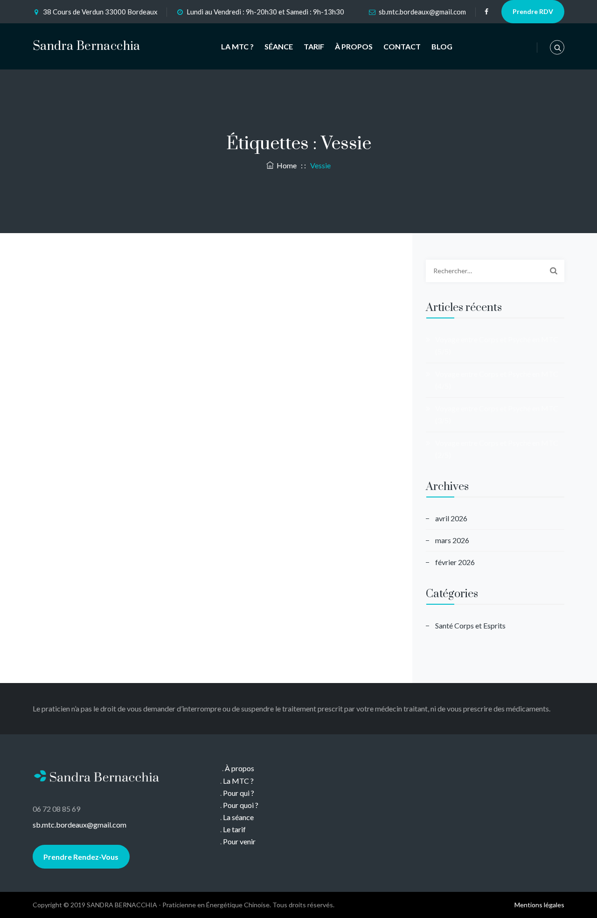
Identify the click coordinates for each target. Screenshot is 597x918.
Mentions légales (539, 905)
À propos (239, 768)
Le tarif (234, 829)
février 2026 (455, 562)
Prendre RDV (533, 11)
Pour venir (239, 841)
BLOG (441, 46)
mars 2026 (452, 540)
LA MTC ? (237, 46)
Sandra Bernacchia (86, 46)
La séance (238, 817)
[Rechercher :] (495, 271)
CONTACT (402, 46)
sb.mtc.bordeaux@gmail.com (422, 11)
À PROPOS (354, 46)
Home (285, 165)
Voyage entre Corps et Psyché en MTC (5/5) (496, 345)
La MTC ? (238, 780)
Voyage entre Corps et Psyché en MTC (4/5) (496, 379)
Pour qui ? (238, 792)
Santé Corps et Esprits (470, 625)
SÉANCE (278, 46)
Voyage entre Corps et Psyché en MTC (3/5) (496, 414)
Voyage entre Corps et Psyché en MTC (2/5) (496, 448)
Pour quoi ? (240, 805)
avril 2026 (451, 518)
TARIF (314, 46)
